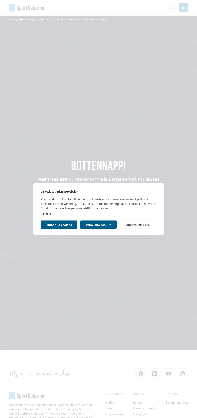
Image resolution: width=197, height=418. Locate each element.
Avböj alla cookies (98, 224)
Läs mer (46, 214)
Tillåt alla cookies (59, 224)
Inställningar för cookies (138, 224)
